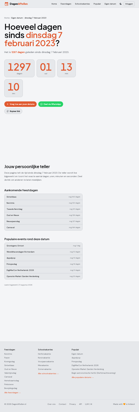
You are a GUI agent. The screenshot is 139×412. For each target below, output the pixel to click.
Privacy (73, 404)
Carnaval (8, 377)
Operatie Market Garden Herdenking (88, 369)
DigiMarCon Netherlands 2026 (85, 365)
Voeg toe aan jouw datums (22, 104)
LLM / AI (88, 404)
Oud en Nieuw (10, 369)
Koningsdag (9, 361)
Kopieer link (15, 111)
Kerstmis (8, 354)
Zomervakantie (44, 369)
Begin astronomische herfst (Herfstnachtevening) (94, 373)
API (80, 404)
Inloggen (129, 4)
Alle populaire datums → (83, 377)
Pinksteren (9, 384)
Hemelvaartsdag (11, 380)
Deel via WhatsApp (52, 104)
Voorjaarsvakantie (46, 361)
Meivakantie (43, 365)
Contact (62, 404)
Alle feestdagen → (12, 392)
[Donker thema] (120, 3)
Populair (97, 4)
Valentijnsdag (10, 373)
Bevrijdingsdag (10, 388)
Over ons (52, 404)
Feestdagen (66, 4)
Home (54, 4)
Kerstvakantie (44, 357)
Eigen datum (110, 4)
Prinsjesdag (77, 361)
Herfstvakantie (44, 354)
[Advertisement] (43, 138)
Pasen (7, 357)
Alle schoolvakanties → (48, 373)
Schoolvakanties (82, 4)
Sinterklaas (9, 365)
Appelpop (76, 357)
